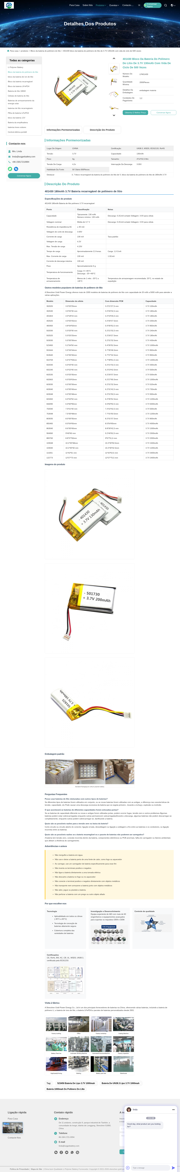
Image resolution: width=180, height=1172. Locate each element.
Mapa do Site (36, 1169)
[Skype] (16, 168)
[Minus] (173, 1109)
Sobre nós (88, 5)
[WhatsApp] (10, 168)
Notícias (11, 1133)
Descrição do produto (102, 130)
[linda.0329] (77, 1153)
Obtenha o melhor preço (135, 113)
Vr (139, 5)
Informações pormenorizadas (63, 130)
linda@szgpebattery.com (23, 157)
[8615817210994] (72, 1153)
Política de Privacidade (19, 1169)
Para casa (74, 5)
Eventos (113, 5)
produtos (100, 5)
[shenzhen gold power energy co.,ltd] (9, 5)
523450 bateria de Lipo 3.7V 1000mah (76, 1083)
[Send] (173, 1168)
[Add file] (128, 1168)
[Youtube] (67, 1153)
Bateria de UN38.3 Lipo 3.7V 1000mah (120, 1083)
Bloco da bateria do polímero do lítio (46, 51)
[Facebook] (61, 1153)
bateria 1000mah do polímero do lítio (66, 1089)
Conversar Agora (152, 5)
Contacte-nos (128, 5)
